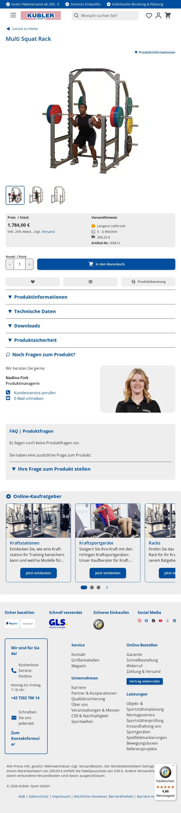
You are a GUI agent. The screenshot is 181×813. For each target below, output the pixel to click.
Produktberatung (152, 281)
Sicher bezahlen (19, 612)
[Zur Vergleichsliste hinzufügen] (90, 281)
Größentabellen (85, 660)
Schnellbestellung (142, 660)
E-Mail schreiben (28, 398)
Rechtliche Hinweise (90, 796)
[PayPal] (12, 623)
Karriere (78, 687)
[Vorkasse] (28, 623)
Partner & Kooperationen (94, 693)
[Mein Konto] (158, 15)
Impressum (61, 796)
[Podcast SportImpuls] (167, 620)
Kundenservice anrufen (35, 392)
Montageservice (141, 714)
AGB (21, 796)
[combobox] (105, 15)
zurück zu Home (25, 28)
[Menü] (173, 766)
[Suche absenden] (75, 15)
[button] (90, 297)
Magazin (78, 665)
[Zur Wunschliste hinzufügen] (33, 281)
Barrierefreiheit (121, 796)
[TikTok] (153, 620)
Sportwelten (82, 721)
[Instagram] (139, 620)
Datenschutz (39, 796)
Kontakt (78, 654)
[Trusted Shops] (112, 624)
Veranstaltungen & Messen (95, 710)
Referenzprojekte (142, 748)
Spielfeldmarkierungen (147, 737)
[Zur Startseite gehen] (41, 16)
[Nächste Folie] (107, 587)
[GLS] (68, 623)
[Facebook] (146, 620)
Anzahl (16, 257)
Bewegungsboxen (142, 743)
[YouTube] (160, 620)
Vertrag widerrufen (144, 681)
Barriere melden (150, 796)
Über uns (79, 704)
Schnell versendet (65, 612)
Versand (48, 231)
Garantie (134, 654)
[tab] (15, 195)
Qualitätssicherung (88, 698)
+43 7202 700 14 (25, 697)
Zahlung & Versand (143, 671)
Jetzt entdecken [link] (38, 573)
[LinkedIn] (174, 620)
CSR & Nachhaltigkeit (89, 715)
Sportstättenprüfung (145, 720)
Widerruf (134, 665)
